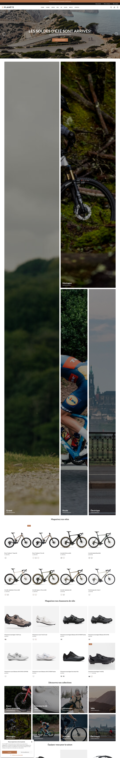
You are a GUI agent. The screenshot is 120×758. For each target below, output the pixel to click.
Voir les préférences (25, 752)
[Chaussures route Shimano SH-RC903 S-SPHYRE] (17, 656)
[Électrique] (102, 402)
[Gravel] (31, 288)
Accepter (9, 752)
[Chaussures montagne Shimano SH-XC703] (101, 619)
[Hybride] (74, 727)
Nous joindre (98, 3)
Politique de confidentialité (17, 755)
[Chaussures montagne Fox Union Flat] (73, 656)
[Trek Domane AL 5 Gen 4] (101, 574)
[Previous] (2, 33)
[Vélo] (102, 699)
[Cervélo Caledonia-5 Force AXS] (17, 574)
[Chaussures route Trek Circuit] (45, 619)
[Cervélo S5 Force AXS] (73, 537)
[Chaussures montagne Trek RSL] (101, 656)
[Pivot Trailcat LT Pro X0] (45, 537)
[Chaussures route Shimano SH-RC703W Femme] (45, 656)
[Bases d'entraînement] (17, 699)
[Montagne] (88, 175)
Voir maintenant (60, 40)
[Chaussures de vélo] (45, 699)
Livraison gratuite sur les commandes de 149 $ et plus (60, 1)
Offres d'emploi (107, 3)
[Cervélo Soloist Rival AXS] (101, 537)
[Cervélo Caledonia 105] (73, 574)
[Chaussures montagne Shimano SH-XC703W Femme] (73, 619)
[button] (31, 742)
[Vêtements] (74, 699)
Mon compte (115, 3)
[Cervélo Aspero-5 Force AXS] (45, 574)
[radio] (5, 558)
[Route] (74, 402)
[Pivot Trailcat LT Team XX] (17, 537)
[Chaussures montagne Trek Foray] (17, 619)
